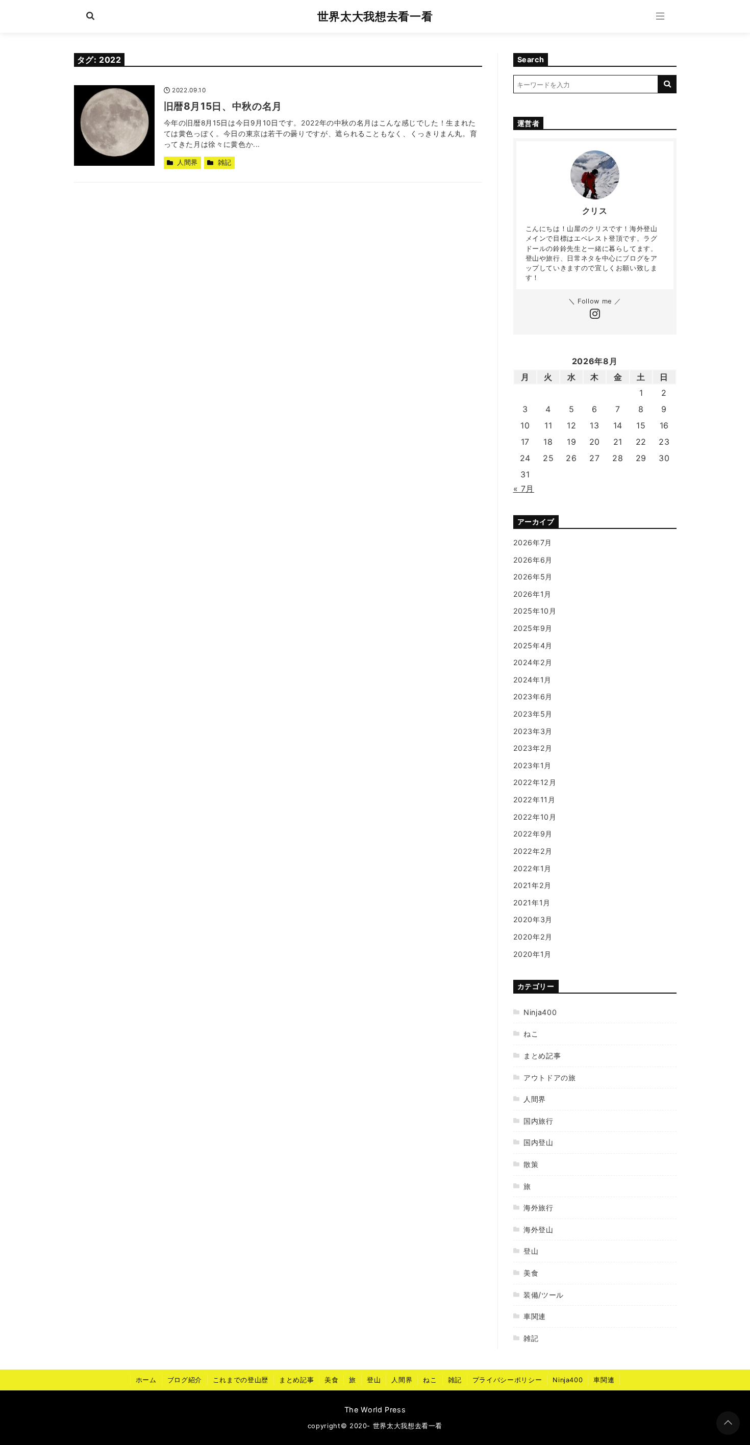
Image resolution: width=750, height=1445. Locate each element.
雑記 (225, 162)
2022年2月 (533, 851)
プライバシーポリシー (507, 1380)
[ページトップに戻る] (728, 1423)
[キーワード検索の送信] (667, 84)
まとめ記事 (542, 1055)
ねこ (530, 1033)
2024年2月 (533, 662)
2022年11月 (534, 799)
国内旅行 (538, 1121)
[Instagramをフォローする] (595, 315)
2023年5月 (533, 713)
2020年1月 (532, 954)
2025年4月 (533, 645)
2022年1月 (532, 868)
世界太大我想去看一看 (375, 16)
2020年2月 (533, 936)
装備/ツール (543, 1294)
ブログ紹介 (184, 1380)
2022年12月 (535, 782)
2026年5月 (533, 576)
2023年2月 (533, 748)
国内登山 (538, 1142)
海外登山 (538, 1229)
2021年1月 (532, 902)
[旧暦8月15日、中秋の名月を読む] (114, 125)
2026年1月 (532, 594)
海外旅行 (538, 1207)
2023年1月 (532, 765)
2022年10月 (535, 817)
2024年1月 (532, 679)
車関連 (534, 1316)
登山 (530, 1251)
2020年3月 (533, 919)
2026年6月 (533, 559)
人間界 (187, 162)
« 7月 (524, 489)
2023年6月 (533, 696)
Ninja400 (540, 1012)
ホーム (146, 1380)
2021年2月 (532, 885)
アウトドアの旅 (549, 1077)
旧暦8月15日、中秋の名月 (223, 106)
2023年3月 (533, 731)
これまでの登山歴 (240, 1380)
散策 (530, 1164)
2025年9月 (533, 628)
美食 (530, 1273)
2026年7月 (532, 542)
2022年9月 (533, 833)
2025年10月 (535, 610)
